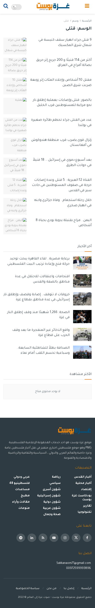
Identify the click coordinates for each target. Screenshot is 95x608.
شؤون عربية (52, 508)
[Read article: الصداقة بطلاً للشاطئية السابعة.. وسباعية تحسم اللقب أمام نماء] (82, 352)
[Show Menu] (87, 7)
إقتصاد (86, 489)
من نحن (51, 588)
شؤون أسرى (52, 489)
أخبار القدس (83, 477)
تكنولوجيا (85, 512)
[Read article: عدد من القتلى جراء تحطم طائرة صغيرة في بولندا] (15, 126)
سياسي (55, 483)
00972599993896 (79, 568)
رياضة (56, 477)
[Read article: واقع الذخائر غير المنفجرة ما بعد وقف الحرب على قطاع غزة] (82, 334)
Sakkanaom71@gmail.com (73, 563)
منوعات (24, 508)
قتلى (66, 21)
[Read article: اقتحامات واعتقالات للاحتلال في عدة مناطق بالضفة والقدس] (82, 280)
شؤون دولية (52, 502)
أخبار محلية (83, 483)
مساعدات (22, 489)
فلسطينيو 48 (19, 483)
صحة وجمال (52, 514)
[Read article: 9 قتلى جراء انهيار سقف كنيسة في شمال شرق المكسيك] (15, 46)
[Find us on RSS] (43, 538)
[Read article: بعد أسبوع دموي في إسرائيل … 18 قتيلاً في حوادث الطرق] (15, 166)
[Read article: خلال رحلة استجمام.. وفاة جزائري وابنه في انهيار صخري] (15, 206)
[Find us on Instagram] (65, 538)
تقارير (87, 506)
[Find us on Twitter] (76, 538)
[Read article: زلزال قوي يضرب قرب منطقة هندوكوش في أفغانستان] (15, 146)
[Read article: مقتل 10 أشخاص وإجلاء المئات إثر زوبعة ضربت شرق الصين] (15, 86)
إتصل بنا (69, 588)
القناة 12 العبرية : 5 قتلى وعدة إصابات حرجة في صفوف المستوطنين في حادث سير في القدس (62, 185)
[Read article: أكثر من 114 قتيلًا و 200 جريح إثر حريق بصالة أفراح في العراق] (15, 66)
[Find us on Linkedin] (31, 538)
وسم (75, 21)
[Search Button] (5, 7)
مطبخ (25, 495)
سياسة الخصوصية (27, 588)
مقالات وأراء (21, 502)
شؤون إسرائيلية (49, 495)
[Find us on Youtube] (54, 538)
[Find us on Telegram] (20, 538)
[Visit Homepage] (53, 7)
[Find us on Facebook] (87, 538)
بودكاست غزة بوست (82, 497)
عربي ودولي (22, 477)
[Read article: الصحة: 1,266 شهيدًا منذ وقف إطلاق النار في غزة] (82, 316)
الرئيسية (87, 21)
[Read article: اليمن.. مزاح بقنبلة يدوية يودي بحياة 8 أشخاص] (15, 226)
